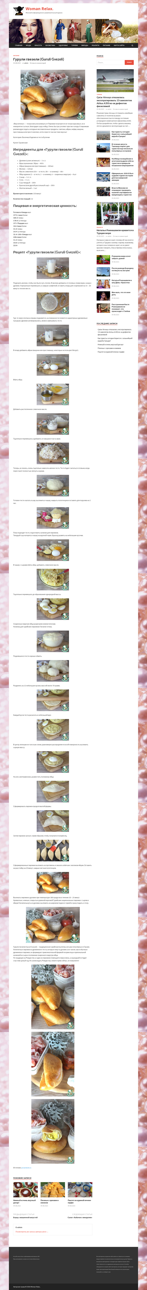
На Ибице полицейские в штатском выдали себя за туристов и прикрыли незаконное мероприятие (123, 162)
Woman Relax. (39, 8)
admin (26, 63)
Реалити (95, 45)
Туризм (74, 45)
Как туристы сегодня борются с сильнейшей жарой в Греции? (122, 134)
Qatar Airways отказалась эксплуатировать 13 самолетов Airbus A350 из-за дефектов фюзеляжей (114, 332)
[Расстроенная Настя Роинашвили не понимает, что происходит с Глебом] (103, 312)
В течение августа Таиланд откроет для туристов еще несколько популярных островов (122, 147)
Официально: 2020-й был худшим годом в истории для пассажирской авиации (122, 176)
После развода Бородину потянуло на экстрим (123, 269)
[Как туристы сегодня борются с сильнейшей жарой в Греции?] (103, 139)
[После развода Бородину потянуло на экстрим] (103, 276)
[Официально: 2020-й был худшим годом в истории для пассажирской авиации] (103, 181)
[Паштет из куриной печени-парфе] (80, 1198)
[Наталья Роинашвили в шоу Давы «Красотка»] (103, 288)
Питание (106, 45)
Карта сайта (119, 45)
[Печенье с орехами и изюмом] (53, 1198)
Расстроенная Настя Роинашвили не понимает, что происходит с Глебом (121, 307)
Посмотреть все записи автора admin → (31, 1232)
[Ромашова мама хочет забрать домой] (103, 264)
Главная (18, 45)
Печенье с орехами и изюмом (109, 348)
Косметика (50, 45)
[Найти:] (115, 62)
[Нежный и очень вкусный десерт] (25, 1198)
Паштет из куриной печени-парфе (111, 352)
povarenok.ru (26, 1168)
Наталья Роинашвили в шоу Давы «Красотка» (122, 281)
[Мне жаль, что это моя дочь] (103, 300)
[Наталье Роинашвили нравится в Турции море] (115, 225)
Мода (28, 45)
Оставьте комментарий (38, 63)
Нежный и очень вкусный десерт (110, 344)
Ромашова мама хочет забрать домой (121, 257)
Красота (38, 45)
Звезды (84, 45)
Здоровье (63, 45)
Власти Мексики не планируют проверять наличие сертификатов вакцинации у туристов (122, 191)
